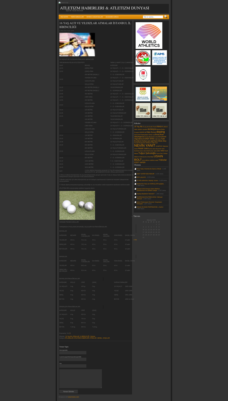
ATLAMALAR (69, 338)
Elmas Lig (151, 134)
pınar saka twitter (155, 151)
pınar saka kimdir (145, 151)
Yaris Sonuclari (77, 17)
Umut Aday (150, 156)
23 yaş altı (146, 126)
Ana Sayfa (64, 17)
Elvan (157, 134)
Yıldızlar (92, 336)
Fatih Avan (158, 139)
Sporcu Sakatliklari (94, 17)
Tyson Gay (159, 153)
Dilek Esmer (151, 132)
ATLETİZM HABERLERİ (81, 338)
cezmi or (142, 132)
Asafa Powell (152, 126)
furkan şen (146, 141)
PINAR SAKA (143, 148)
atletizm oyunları (142, 129)
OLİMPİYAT (159, 146)
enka (156, 137)
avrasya (152, 129)
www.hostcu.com (73, 397)
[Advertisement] (140, 246)
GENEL (99, 338)
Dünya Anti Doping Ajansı (141, 134)
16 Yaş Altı (68, 336)
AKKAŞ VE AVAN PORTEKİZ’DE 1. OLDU (150, 207)
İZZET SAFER (139, 162)
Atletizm (160, 127)
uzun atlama (145, 160)
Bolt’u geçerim (141, 177)
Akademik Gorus (112, 17)
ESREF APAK (148, 139)
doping (161, 131)
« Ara (135, 240)
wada (156, 160)
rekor (163, 151)
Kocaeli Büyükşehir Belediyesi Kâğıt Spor (146, 142)
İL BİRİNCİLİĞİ (84, 336)
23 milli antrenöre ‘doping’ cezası (147, 180)
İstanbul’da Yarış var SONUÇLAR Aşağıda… (151, 184)
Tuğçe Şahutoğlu (147, 153)
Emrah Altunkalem (150, 137)
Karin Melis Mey (160, 141)
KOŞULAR (106, 338)
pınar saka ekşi (153, 148)
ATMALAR (76, 336)
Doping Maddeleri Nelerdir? (146, 194)
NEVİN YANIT (144, 145)
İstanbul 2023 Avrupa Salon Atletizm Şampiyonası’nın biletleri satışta (148, 189)
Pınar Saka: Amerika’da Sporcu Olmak (149, 169)
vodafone (152, 160)
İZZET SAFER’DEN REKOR (145, 174)
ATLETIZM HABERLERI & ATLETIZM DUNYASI (104, 8)
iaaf (152, 141)
